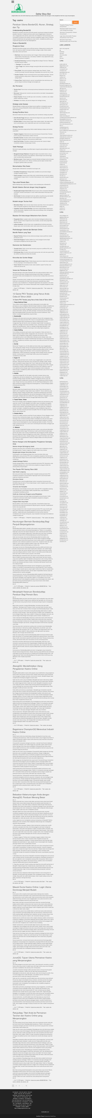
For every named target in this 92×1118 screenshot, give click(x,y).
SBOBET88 (42, 586)
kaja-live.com (63, 98)
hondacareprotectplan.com (66, 259)
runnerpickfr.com (64, 69)
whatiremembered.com (65, 122)
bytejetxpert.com (63, 372)
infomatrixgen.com (64, 349)
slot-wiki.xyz (62, 175)
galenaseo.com (63, 179)
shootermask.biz (63, 161)
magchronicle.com (64, 309)
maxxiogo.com (63, 501)
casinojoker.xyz (63, 172)
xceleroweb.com (63, 536)
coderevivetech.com (64, 361)
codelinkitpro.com (64, 384)
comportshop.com (64, 185)
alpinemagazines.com (65, 112)
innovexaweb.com (64, 509)
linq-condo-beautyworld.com (66, 124)
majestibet (18, 1106)
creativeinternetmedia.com (66, 86)
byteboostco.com (64, 435)
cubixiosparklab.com (64, 425)
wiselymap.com (63, 93)
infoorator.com (63, 132)
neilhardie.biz (63, 156)
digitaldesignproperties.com (66, 238)
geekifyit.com (63, 254)
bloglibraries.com (64, 270)
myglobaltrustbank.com (65, 180)
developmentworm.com (65, 196)
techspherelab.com (64, 462)
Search (61, 20)
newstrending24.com (64, 201)
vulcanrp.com (63, 114)
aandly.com (62, 208)
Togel (43, 881)
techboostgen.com (64, 386)
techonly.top (62, 82)
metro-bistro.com (64, 145)
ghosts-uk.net (63, 78)
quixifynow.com (63, 488)
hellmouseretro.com (64, 282)
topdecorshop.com (64, 187)
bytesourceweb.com (64, 357)
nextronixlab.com (64, 493)
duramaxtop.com (64, 286)
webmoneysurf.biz (64, 158)
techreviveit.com (63, 333)
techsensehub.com (64, 388)
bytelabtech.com (63, 389)
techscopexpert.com (64, 324)
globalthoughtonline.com (65, 248)
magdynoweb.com (64, 452)
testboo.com (62, 150)
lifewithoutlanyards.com (65, 140)
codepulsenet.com (64, 475)
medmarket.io (63, 299)
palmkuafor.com (63, 220)
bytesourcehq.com (64, 410)
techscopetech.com (64, 451)
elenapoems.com (64, 280)
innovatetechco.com (64, 328)
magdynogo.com (64, 375)
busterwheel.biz (63, 162)
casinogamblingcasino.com (66, 261)
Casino (33, 288)
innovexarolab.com (64, 351)
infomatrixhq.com (64, 423)
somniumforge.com (64, 269)
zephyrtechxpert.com (65, 443)
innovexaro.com (63, 481)
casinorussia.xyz (64, 166)
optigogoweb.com (64, 538)
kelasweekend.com (64, 204)
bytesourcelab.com (64, 483)
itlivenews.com (63, 198)
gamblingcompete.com (65, 83)
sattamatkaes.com (64, 256)
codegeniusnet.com (64, 407)
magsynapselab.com (65, 317)
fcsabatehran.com (64, 283)
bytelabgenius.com (64, 327)
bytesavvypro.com (64, 345)
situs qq (61, 58)
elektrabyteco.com (64, 436)
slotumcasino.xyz (64, 167)
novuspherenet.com (64, 522)
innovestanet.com (64, 496)
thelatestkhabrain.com (65, 236)
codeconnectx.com (64, 417)
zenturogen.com (63, 507)
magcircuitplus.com (64, 367)
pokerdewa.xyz (63, 174)
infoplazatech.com (64, 399)
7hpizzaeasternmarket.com (66, 135)
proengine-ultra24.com (65, 138)
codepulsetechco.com (65, 414)
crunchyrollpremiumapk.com (66, 257)
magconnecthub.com (65, 469)
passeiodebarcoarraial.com (66, 231)
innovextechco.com (64, 428)
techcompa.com (63, 99)
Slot (42, 288)
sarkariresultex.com (64, 240)
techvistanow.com (64, 422)
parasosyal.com (63, 275)
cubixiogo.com (63, 520)
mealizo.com (63, 241)
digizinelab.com (63, 446)
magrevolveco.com (64, 362)
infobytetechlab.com (64, 353)
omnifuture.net (63, 70)
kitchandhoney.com (64, 143)
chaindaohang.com (64, 127)
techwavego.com (64, 447)
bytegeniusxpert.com (65, 401)
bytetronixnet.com (64, 370)
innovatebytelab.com (64, 402)
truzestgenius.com (64, 439)
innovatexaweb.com (64, 391)
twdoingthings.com (64, 290)
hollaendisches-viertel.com (66, 137)
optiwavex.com (63, 525)
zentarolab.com (63, 533)
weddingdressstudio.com (65, 151)
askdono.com (63, 80)
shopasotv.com (63, 188)
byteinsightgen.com (64, 346)
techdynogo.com (63, 307)
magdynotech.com (64, 477)
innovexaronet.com (64, 420)
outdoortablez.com (64, 301)
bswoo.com (62, 209)
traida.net (62, 141)
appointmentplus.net (64, 195)
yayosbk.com (63, 154)
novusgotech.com (64, 502)
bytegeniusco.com (64, 336)
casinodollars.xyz (64, 171)
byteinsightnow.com (64, 359)
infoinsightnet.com (64, 409)
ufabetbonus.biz (63, 203)
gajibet (27, 1106)
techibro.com (63, 111)
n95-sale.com (63, 88)
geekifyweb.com (63, 397)
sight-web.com (63, 101)
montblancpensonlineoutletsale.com (68, 117)
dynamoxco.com (64, 506)
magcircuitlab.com (64, 431)
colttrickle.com (63, 67)
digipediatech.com (64, 311)
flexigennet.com (63, 296)
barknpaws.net (63, 243)
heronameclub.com (64, 298)
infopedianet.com (64, 473)
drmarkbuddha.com (64, 128)
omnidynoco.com (64, 527)
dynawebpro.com (64, 512)
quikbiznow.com (63, 535)
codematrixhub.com (64, 338)
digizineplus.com (63, 480)
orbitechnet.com (63, 523)
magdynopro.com (64, 330)
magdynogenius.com (65, 315)
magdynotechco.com (65, 393)
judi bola (18, 587)
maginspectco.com (64, 374)
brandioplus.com (63, 511)
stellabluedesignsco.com (65, 291)
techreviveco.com (64, 456)
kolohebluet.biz (63, 159)
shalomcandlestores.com (66, 252)
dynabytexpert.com (64, 498)
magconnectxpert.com (65, 438)
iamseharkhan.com (64, 235)
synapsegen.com (64, 514)
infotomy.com (63, 303)
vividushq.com (63, 517)
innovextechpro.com (64, 320)
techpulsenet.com (64, 441)
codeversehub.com (64, 465)
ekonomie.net (63, 193)
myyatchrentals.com (64, 251)
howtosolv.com (63, 146)
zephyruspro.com (64, 489)
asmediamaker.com (64, 246)
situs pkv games (23, 1092)
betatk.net (62, 206)
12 (26, 1085)
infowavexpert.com (64, 335)
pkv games (38, 288)
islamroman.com (64, 104)
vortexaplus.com (63, 519)
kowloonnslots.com (64, 109)
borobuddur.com (45, 1112)
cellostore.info (63, 244)
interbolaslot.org (63, 218)
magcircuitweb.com (64, 322)
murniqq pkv (21, 1098)
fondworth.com (63, 233)
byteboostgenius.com (65, 470)
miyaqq (23, 1106)
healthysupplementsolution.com (67, 304)
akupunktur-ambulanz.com (66, 120)
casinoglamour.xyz (64, 169)
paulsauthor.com (63, 293)
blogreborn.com (63, 90)
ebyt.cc (61, 125)
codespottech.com (64, 306)
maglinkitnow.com (64, 312)
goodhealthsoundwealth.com (66, 278)
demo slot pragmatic (64, 48)
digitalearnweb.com (64, 217)
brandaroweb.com (64, 540)
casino (48, 288)
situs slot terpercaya (17, 1100)
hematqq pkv (28, 1098)
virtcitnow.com (63, 91)
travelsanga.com (63, 190)
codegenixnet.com (64, 356)
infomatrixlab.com (64, 464)
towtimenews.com (64, 262)
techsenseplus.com (64, 340)
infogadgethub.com (64, 383)
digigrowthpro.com (64, 66)
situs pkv (62, 53)
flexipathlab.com (63, 515)
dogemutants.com (64, 285)
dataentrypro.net (63, 222)
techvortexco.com (64, 396)
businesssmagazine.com (65, 85)
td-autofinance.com (64, 106)
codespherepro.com (64, 354)
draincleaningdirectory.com (66, 264)
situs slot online (63, 55)
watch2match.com (64, 177)
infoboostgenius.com (64, 341)
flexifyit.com (62, 499)
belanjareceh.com (64, 227)
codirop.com (62, 77)
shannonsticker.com (64, 228)
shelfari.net (62, 164)
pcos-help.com (63, 74)
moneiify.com (63, 249)
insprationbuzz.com (64, 230)
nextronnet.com (63, 504)
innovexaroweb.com (64, 454)
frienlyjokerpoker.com (65, 108)
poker (61, 56)
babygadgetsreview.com (65, 119)
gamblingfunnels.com (65, 72)
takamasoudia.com (64, 288)
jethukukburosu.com (64, 267)
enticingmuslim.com (64, 277)
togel (22, 883)
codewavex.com (63, 433)
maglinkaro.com (63, 457)
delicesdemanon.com (65, 148)
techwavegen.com (64, 343)
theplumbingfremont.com (65, 200)
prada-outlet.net (63, 64)
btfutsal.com (62, 75)
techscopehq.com (64, 478)
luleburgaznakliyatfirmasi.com (67, 272)
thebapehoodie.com (64, 273)
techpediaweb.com (64, 325)
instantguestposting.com (65, 192)
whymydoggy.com (64, 215)
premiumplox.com (64, 153)
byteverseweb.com (64, 467)
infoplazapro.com (64, 332)
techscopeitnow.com (64, 369)
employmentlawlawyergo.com (67, 182)
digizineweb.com (63, 415)
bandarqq (62, 51)
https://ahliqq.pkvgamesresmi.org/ (22, 1108)
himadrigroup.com (64, 103)
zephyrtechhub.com (64, 528)
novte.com (62, 133)
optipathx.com (63, 491)
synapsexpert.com (64, 531)
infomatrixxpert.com (64, 418)
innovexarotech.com (64, 364)
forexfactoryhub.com (64, 96)
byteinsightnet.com (64, 412)
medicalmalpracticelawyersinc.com (68, 183)
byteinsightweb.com (64, 314)
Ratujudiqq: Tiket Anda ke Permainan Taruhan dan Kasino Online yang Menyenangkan (29, 1016)
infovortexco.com (64, 444)
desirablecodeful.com (65, 294)
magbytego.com (63, 405)
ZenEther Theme (40, 1116)
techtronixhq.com (64, 381)
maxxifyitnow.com (64, 486)
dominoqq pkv (25, 1097)
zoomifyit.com (63, 541)
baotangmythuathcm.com (66, 265)
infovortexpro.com (64, 366)
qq (60, 50)
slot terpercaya (21, 1095)
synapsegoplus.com (64, 472)
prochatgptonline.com (65, 95)
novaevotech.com (64, 426)
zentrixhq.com (63, 494)
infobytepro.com (63, 404)
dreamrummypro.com (65, 223)
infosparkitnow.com (64, 394)
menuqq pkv (15, 1092)
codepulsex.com (63, 449)
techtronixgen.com (64, 319)
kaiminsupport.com (64, 225)
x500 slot (19, 1097)
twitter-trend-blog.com (65, 116)
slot (17, 289)
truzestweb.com (63, 530)
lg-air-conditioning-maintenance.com (68, 130)
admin (23, 288)
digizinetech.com (64, 348)
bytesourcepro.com (64, 460)
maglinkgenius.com (64, 430)
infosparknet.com (64, 485)
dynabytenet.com (64, 459)
